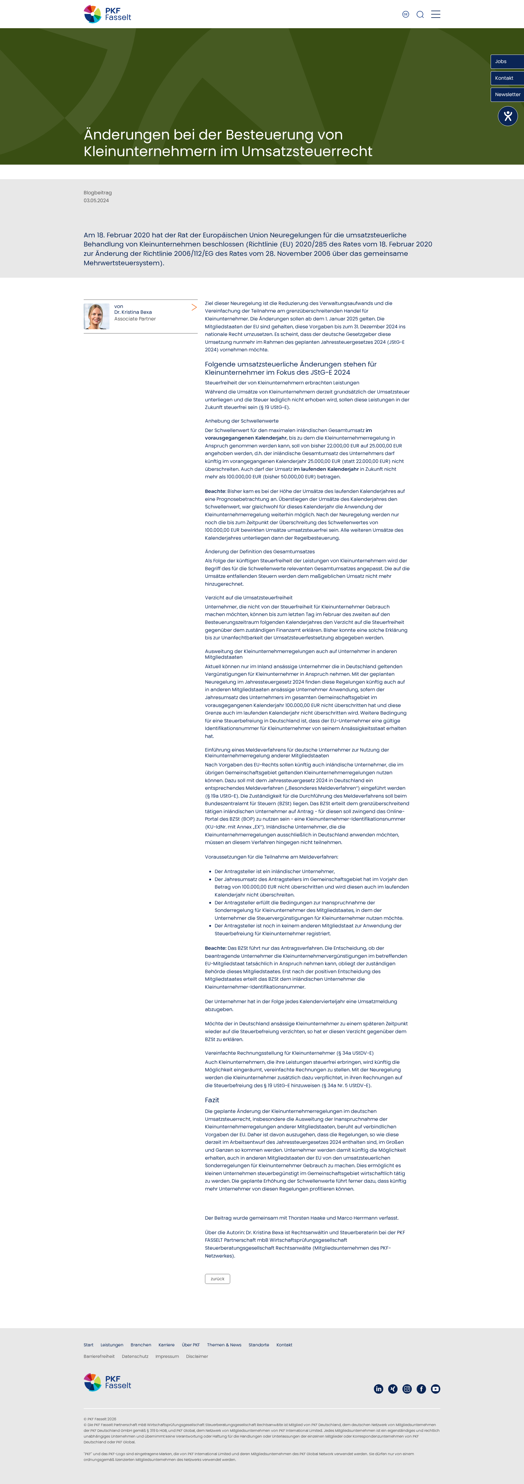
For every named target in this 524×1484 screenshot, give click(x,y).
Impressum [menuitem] (167, 1356)
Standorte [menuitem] (259, 1345)
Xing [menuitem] (393, 1389)
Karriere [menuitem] (167, 1345)
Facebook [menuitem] (421, 1389)
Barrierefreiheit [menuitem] (99, 1356)
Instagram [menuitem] (407, 1389)
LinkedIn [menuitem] (378, 1389)
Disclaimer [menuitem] (197, 1356)
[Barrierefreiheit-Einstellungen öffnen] (508, 116)
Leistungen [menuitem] (112, 1345)
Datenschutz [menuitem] (135, 1356)
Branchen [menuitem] (141, 1345)
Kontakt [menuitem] (284, 1345)
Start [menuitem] (88, 1345)
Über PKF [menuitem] (191, 1345)
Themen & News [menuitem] (224, 1345)
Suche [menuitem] (420, 14)
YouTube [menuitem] (435, 1389)
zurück (217, 1279)
